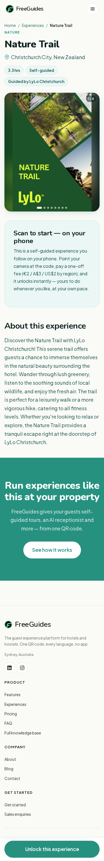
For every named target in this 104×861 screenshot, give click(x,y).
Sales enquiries (17, 814)
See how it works (52, 550)
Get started (15, 804)
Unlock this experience (52, 849)
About (10, 759)
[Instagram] (22, 668)
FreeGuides (30, 8)
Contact (12, 778)
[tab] (39, 208)
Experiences (33, 25)
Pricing (10, 713)
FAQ (8, 723)
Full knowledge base (22, 732)
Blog (8, 768)
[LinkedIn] (9, 668)
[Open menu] (92, 9)
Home (10, 25)
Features (12, 694)
